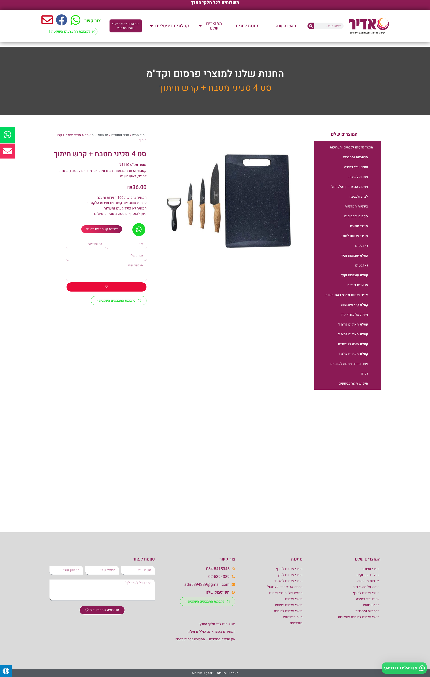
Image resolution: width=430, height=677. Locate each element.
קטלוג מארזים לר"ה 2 (353, 334)
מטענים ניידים (357, 285)
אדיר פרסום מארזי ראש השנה (346, 294)
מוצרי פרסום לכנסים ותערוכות (351, 147)
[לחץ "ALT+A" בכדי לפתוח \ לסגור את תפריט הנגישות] (6, 671)
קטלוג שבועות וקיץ (354, 255)
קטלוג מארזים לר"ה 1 (353, 324)
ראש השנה (128, 176)
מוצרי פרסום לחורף (354, 235)
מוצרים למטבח (81, 170)
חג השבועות (100, 135)
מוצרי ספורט (359, 226)
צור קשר (92, 20)
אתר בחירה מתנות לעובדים (349, 363)
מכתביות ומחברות (355, 157)
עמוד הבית (139, 135)
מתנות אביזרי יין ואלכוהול (349, 186)
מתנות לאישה (358, 176)
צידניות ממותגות (356, 206)
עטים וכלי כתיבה (356, 167)
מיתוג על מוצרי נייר (354, 314)
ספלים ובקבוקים (356, 216)
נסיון (364, 373)
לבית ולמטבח (358, 196)
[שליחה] (106, 287)
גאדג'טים (361, 245)
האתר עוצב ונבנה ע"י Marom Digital (215, 673)
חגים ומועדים (120, 135)
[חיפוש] (310, 26)
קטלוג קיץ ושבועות (354, 304)
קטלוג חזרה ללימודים (353, 344)
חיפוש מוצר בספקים (353, 383)
